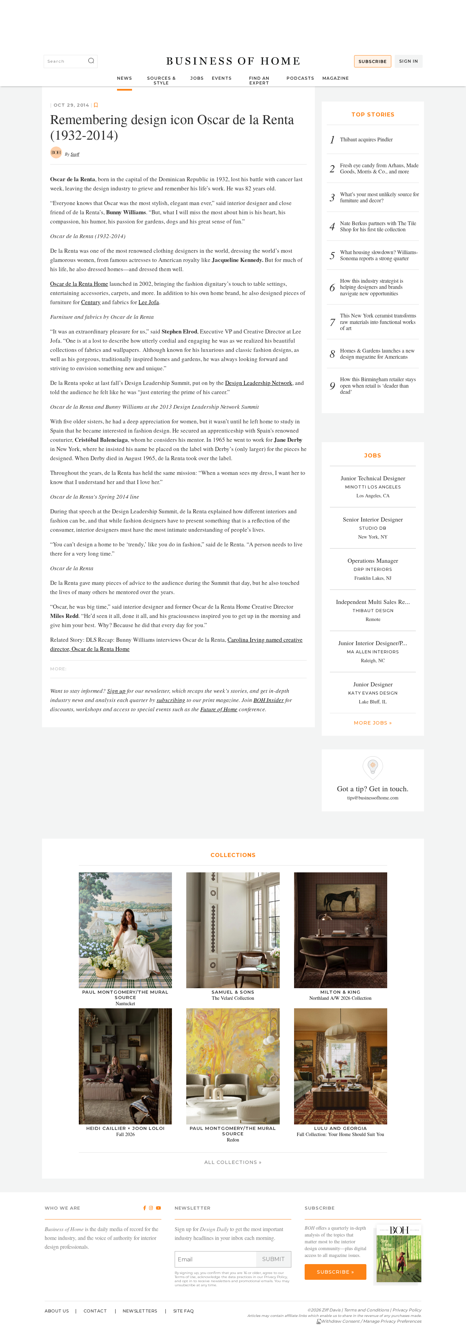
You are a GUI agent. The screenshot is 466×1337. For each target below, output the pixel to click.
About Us (57, 1310)
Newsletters (140, 1310)
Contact (95, 1310)
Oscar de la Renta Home (79, 283)
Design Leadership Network (258, 383)
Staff (75, 154)
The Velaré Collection (233, 998)
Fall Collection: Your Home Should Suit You (340, 1134)
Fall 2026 (125, 1134)
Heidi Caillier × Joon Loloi (125, 1128)
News (124, 78)
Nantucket (125, 1003)
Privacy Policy (275, 1277)
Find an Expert (259, 80)
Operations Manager (373, 560)
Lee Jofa (149, 302)
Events (222, 78)
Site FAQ (183, 1310)
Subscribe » (335, 1272)
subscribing (171, 700)
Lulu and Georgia (340, 1128)
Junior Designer (373, 684)
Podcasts (300, 78)
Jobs (197, 78)
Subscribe (373, 61)
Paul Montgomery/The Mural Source (125, 994)
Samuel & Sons (233, 992)
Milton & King (340, 992)
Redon (233, 1139)
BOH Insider (268, 700)
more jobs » (373, 723)
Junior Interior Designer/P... (372, 643)
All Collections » (233, 1162)
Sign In (408, 61)
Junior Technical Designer (373, 478)
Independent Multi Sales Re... (373, 601)
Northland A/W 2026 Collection (340, 998)
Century (91, 302)
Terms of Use (185, 1277)
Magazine (335, 78)
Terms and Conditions (366, 1309)
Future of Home (218, 709)
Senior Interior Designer (373, 519)
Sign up (116, 691)
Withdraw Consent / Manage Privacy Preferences (371, 1321)
